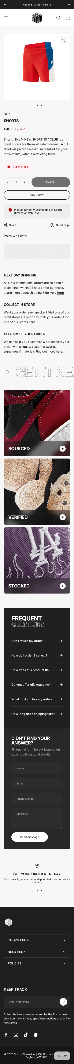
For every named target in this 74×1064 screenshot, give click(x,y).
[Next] (69, 4)
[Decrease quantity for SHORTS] (8, 182)
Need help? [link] (63, 225)
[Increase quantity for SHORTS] (24, 182)
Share (12, 225)
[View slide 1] (32, 890)
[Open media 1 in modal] (63, 40)
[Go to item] (32, 105)
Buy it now (37, 194)
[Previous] (5, 4)
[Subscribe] (63, 1002)
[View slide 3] (41, 890)
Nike (7, 114)
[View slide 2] (37, 890)
